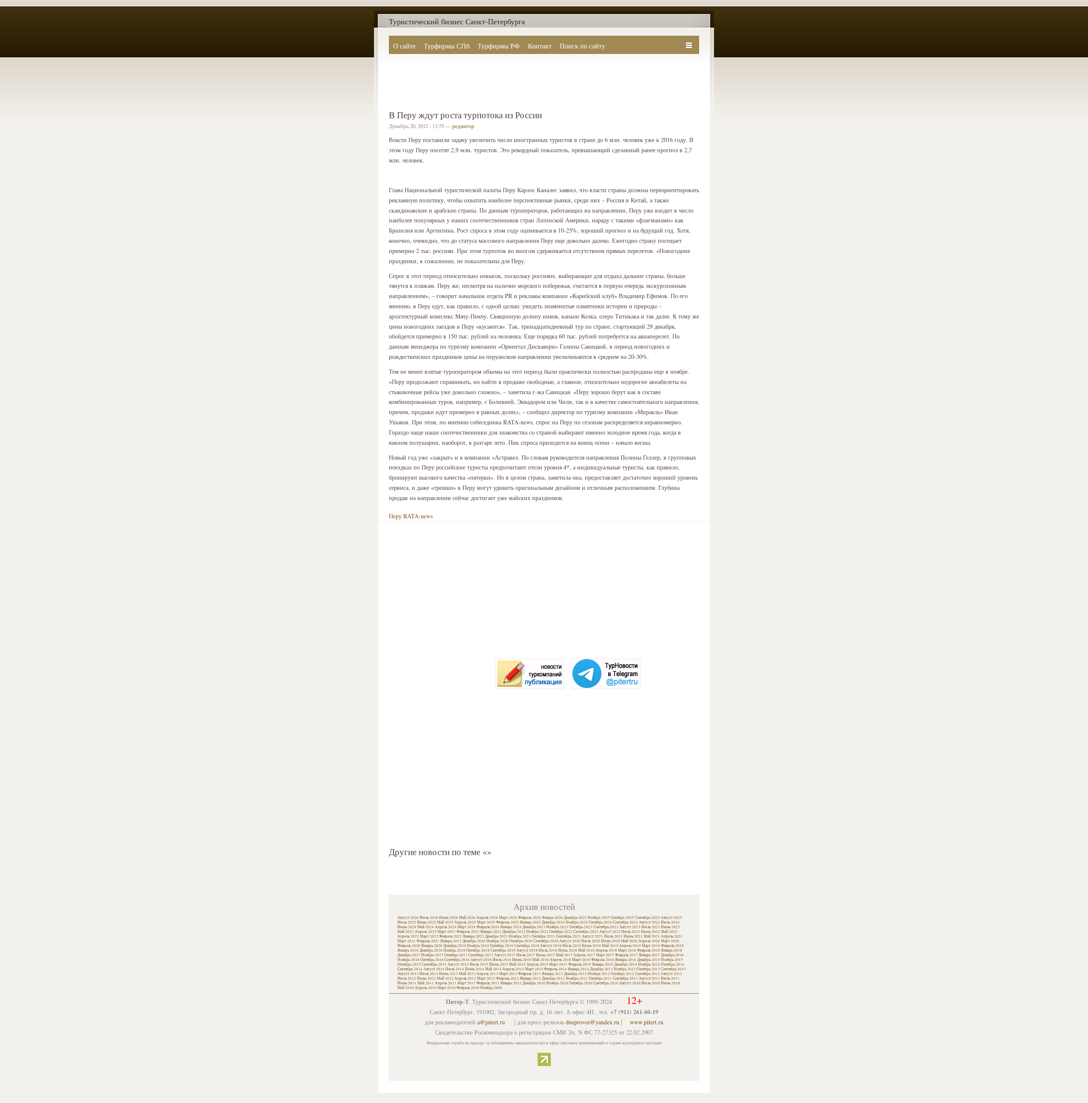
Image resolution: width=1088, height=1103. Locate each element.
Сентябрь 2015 (434, 964)
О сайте (404, 45)
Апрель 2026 (487, 917)
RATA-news (418, 516)
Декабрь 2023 (533, 927)
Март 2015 (558, 964)
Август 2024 (649, 922)
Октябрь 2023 (580, 927)
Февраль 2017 (626, 955)
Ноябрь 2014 (649, 964)
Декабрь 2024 (553, 922)
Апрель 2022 (408, 936)
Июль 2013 (428, 973)
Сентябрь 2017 (480, 955)
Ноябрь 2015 (672, 959)
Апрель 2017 (584, 955)
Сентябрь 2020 (545, 941)
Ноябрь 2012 (599, 973)
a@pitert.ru (491, 1022)
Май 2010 (405, 987)
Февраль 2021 (427, 941)
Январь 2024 (510, 927)
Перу (395, 516)
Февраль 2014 (555, 969)
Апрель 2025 (465, 922)
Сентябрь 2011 (625, 978)
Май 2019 (610, 945)
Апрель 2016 (560, 959)
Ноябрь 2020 (497, 941)
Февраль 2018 (648, 950)
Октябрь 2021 (543, 936)
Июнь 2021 (633, 936)
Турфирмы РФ (499, 45)
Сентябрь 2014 (409, 969)
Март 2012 (486, 978)
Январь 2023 (491, 931)
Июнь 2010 (670, 983)
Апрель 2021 (672, 936)
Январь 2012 (530, 978)
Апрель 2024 (445, 927)
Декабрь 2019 (454, 945)
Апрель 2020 (649, 941)
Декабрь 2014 (625, 964)
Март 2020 (670, 941)
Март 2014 (534, 969)
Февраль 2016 (602, 959)
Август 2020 (570, 941)
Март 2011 (466, 983)
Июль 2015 (479, 964)
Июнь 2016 (521, 959)
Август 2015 (458, 964)
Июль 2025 (406, 922)
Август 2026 (408, 917)
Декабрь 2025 (575, 917)
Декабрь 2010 (533, 983)
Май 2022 (669, 931)
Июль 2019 (571, 945)
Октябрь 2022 (560, 931)
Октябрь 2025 (622, 917)
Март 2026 (508, 917)
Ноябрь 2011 (577, 978)
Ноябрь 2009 (491, 987)
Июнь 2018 (567, 950)
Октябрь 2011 (600, 978)
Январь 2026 (552, 917)
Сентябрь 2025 (647, 917)
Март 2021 (406, 941)
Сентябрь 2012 (647, 973)
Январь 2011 (510, 983)
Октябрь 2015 (409, 964)
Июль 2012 (406, 978)
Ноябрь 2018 (454, 950)
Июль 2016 (502, 959)
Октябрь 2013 (648, 969)
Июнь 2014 (474, 969)
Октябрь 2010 (580, 983)
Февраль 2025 (507, 922)
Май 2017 (564, 955)
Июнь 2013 (448, 973)
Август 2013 (408, 973)
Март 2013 (508, 973)
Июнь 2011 (406, 983)
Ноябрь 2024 (577, 922)
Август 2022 (609, 931)
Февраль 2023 (467, 931)
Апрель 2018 (606, 950)
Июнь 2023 (670, 927)
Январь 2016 (625, 959)
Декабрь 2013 (601, 969)
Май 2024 (425, 927)
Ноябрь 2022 (537, 931)
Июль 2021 (613, 936)
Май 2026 (467, 917)
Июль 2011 (670, 978)
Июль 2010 (650, 983)
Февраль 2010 (467, 987)
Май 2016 (540, 959)
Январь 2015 (602, 964)
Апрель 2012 (465, 978)
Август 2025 (671, 917)
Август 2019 (550, 945)
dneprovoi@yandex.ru (592, 1022)
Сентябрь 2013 (673, 969)
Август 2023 (629, 927)
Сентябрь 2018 (503, 950)
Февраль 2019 (672, 945)
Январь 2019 (408, 950)
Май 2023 (405, 931)
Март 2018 (627, 950)
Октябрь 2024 (600, 922)
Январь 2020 (431, 945)
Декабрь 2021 (496, 936)
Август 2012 (671, 973)
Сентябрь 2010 (605, 983)
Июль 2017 (525, 955)
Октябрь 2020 (521, 941)
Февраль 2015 (579, 964)
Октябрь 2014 (672, 964)
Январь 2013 (552, 973)
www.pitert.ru (646, 1022)
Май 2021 (651, 936)
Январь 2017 (649, 955)
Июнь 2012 (426, 978)
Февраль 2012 (507, 978)
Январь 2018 (671, 950)
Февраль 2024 (487, 927)
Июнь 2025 (426, 922)
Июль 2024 (670, 922)
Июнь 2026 (448, 917)
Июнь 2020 (610, 941)
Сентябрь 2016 (457, 959)
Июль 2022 (630, 931)
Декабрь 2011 (553, 978)
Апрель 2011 (445, 983)
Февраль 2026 (529, 917)
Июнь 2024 (406, 927)
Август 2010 (629, 983)
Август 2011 (649, 978)
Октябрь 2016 (432, 959)
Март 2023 (446, 931)
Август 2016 (481, 959)
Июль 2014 (454, 969)
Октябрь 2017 (456, 955)
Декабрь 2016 (672, 955)
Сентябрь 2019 (526, 945)
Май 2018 (586, 950)
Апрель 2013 (487, 973)
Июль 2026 (428, 917)
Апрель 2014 (513, 969)
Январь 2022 (473, 936)
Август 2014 (434, 969)
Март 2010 (446, 987)
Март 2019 (651, 945)
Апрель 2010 (425, 987)
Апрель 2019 (630, 945)
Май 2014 (493, 969)
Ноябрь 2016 (408, 959)
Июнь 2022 (650, 931)
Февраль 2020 (408, 945)
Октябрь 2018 (478, 950)
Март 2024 (466, 927)
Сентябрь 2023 (605, 927)
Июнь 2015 (498, 964)
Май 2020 (629, 941)
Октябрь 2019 (501, 945)
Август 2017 (505, 955)
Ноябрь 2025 (599, 917)
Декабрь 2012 (575, 973)
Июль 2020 (590, 941)
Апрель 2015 (537, 964)
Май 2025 (445, 922)
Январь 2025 (530, 922)
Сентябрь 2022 (585, 931)
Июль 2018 (547, 950)
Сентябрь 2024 (625, 922)
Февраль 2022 (450, 936)
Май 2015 (517, 964)
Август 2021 (592, 936)
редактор (463, 126)
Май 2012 (445, 978)
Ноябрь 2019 (478, 945)
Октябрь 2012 (622, 973)
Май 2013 (467, 973)
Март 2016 (581, 959)
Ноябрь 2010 (557, 983)
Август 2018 (527, 950)
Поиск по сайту (582, 45)
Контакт (540, 45)
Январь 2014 (578, 969)
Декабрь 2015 (648, 959)
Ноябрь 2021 (520, 936)
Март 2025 (486, 922)
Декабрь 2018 (430, 950)
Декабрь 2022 (513, 931)
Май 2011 (425, 983)
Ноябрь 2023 (557, 927)
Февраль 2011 (487, 983)
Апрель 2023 (425, 931)
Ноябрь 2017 (432, 955)
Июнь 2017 (545, 955)
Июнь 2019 (591, 945)
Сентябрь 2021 (568, 936)
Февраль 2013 (529, 973)
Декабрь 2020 (473, 941)
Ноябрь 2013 (625, 969)
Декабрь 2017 (408, 955)
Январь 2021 (451, 941)
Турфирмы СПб (447, 45)
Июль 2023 (650, 927)
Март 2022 (429, 936)
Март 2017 (605, 955)
